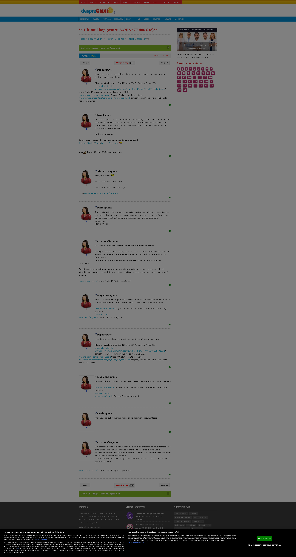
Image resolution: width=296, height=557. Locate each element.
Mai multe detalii (41, 539)
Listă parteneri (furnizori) (137, 542)
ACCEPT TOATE (264, 539)
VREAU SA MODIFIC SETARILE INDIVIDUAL (264, 545)
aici (18, 548)
